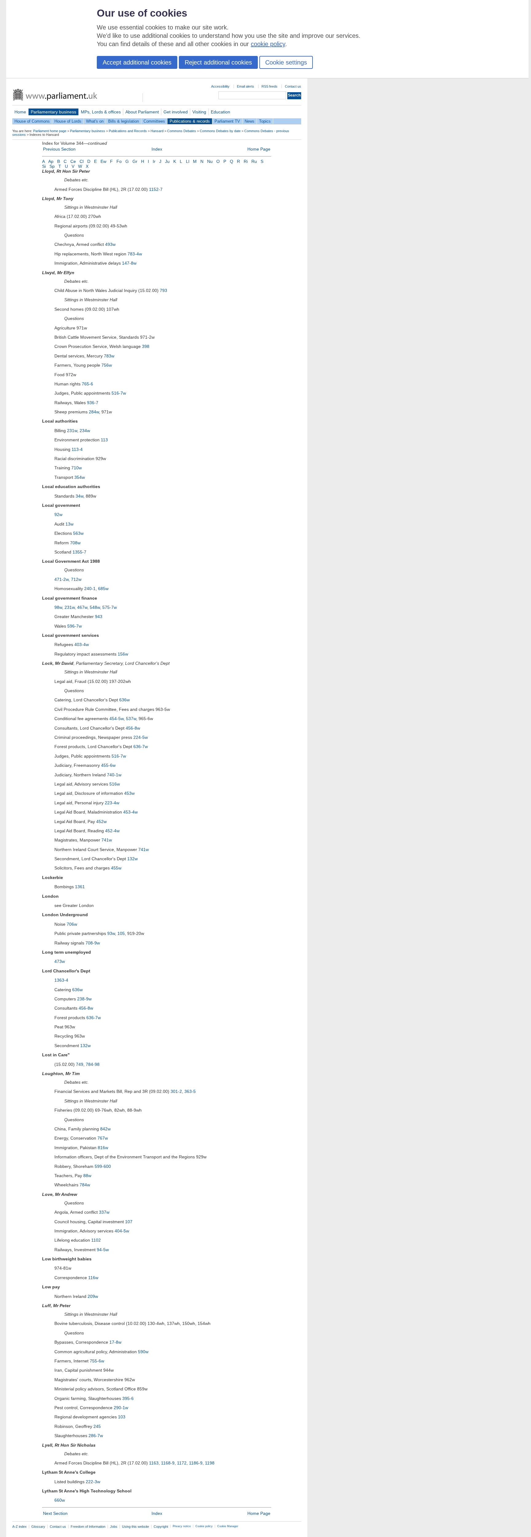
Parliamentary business (53, 111)
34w (79, 496)
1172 (182, 1462)
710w (76, 467)
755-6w (97, 1360)
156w (123, 654)
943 (98, 616)
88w (87, 1175)
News (249, 121)
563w (78, 533)
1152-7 (156, 189)
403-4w (81, 644)
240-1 (90, 588)
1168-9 (168, 1462)
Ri (246, 161)
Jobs (113, 1526)
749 (79, 1064)
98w (58, 607)
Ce (73, 161)
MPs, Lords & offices (101, 111)
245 (97, 1426)
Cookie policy (204, 1526)
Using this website (135, 1526)
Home (20, 111)
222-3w (93, 1481)
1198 (209, 1462)
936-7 (92, 402)
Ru (254, 161)
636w (124, 699)
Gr (134, 161)
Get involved (175, 111)
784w (85, 1184)
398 (145, 346)
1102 (96, 1240)
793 (163, 290)
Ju (167, 161)
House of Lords (67, 121)
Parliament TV (227, 121)
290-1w (121, 1407)
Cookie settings (286, 62)
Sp (52, 166)
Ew (103, 161)
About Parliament (142, 111)
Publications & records (190, 121)
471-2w (61, 579)
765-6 (87, 383)
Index (156, 149)
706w (72, 924)
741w (106, 839)
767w (102, 1138)
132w (132, 858)
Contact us (293, 86)
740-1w (114, 774)
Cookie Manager (227, 1526)
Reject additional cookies (218, 62)
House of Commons (32, 121)
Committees (154, 121)
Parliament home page (49, 131)
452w (101, 821)
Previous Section (59, 149)
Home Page (258, 149)
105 (121, 933)
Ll (187, 161)
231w (72, 430)
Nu (210, 161)
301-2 (176, 1091)
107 (128, 1221)
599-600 (103, 1166)
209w (93, 1296)
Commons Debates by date (220, 131)
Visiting (199, 111)
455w (116, 867)
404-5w (122, 1230)
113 (104, 439)
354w (79, 477)
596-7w (74, 626)
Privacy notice (182, 1526)
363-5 (190, 1091)
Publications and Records (128, 131)
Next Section (55, 1513)
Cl (82, 161)
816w (103, 1147)
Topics (265, 121)
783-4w (135, 253)
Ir (154, 161)
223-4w (112, 802)
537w (131, 718)
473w (59, 961)
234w (85, 430)
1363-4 (61, 980)
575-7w (109, 607)
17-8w (115, 1342)
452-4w (112, 830)
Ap (50, 161)
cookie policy (268, 44)
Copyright (161, 1526)
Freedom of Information (88, 1526)
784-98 (93, 1064)
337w (104, 1212)
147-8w (129, 263)
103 (121, 1416)
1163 (154, 1462)
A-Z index (19, 1526)
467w (82, 607)
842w (105, 1128)
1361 (80, 886)
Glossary (38, 1526)
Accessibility (220, 86)
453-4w (130, 812)
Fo (119, 161)
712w (76, 579)
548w (95, 607)
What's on (95, 121)
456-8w (133, 728)
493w (110, 244)
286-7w (95, 1435)
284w (94, 411)
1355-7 (79, 552)
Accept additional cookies (137, 62)
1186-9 (196, 1462)
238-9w (84, 998)
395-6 (128, 1398)
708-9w (92, 942)
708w (75, 542)
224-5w (140, 737)
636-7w (140, 746)
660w (59, 1500)
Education (220, 111)
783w (109, 355)
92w (58, 514)
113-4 (77, 449)
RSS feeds (269, 86)
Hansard (157, 131)
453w (129, 793)
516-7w (119, 393)
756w (106, 365)
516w (114, 784)
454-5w (116, 718)
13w (69, 524)
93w (111, 933)
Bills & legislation (123, 121)
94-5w (103, 1249)
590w (143, 1351)
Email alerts (245, 86)
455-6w (108, 765)
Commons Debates (181, 131)
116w (93, 1277)
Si (44, 166)
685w (103, 588)
